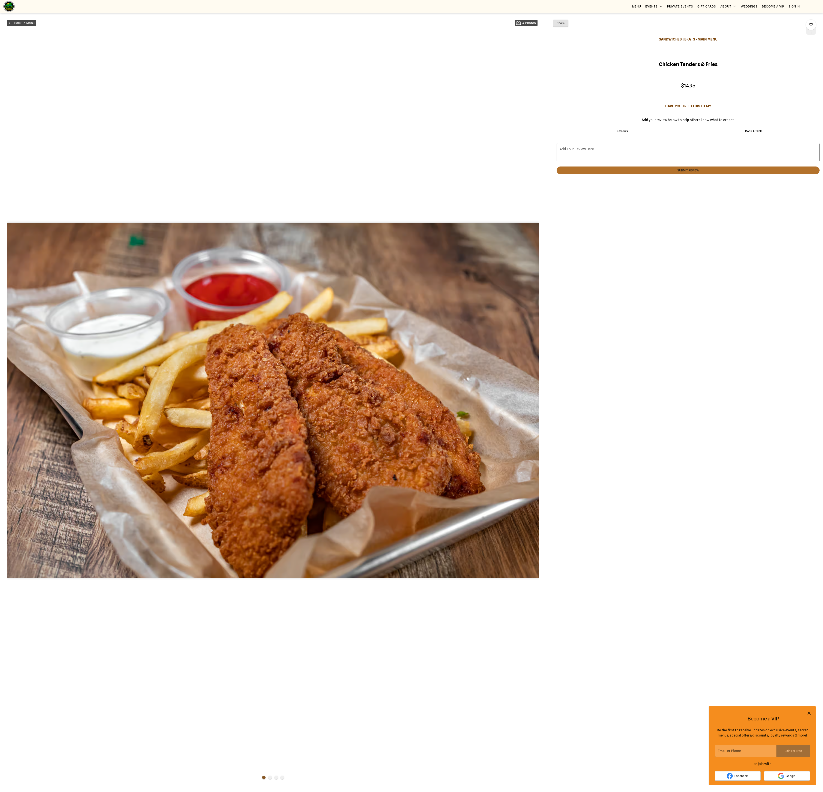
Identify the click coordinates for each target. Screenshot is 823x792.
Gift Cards (706, 6)
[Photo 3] (276, 777)
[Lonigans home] (22, 6)
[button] (654, 6)
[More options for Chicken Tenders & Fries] (811, 25)
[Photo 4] (282, 777)
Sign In (794, 6)
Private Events (680, 6)
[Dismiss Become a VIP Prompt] (809, 713)
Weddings (749, 6)
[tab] (622, 131)
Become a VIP (773, 6)
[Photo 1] (264, 777)
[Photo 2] (270, 777)
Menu (636, 6)
